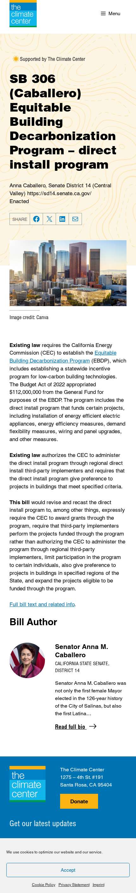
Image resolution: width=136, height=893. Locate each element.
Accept (68, 870)
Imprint (98, 885)
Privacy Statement (74, 885)
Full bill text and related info (41, 604)
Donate (79, 801)
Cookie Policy (43, 885)
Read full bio (71, 726)
